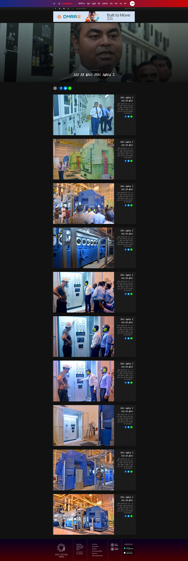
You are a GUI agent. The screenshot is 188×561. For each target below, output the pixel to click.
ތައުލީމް (88, 3)
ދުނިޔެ (121, 3)
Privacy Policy (95, 546)
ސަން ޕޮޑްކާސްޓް (82, 3)
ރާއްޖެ (125, 3)
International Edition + (81, 8)
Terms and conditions (97, 551)
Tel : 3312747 (79, 552)
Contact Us (94, 544)
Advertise (94, 548)
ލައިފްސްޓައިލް (105, 3)
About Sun (94, 553)
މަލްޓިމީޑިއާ (94, 3)
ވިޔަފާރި (111, 3)
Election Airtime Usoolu (97, 555)
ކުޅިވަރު (116, 3)
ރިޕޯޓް (99, 3)
